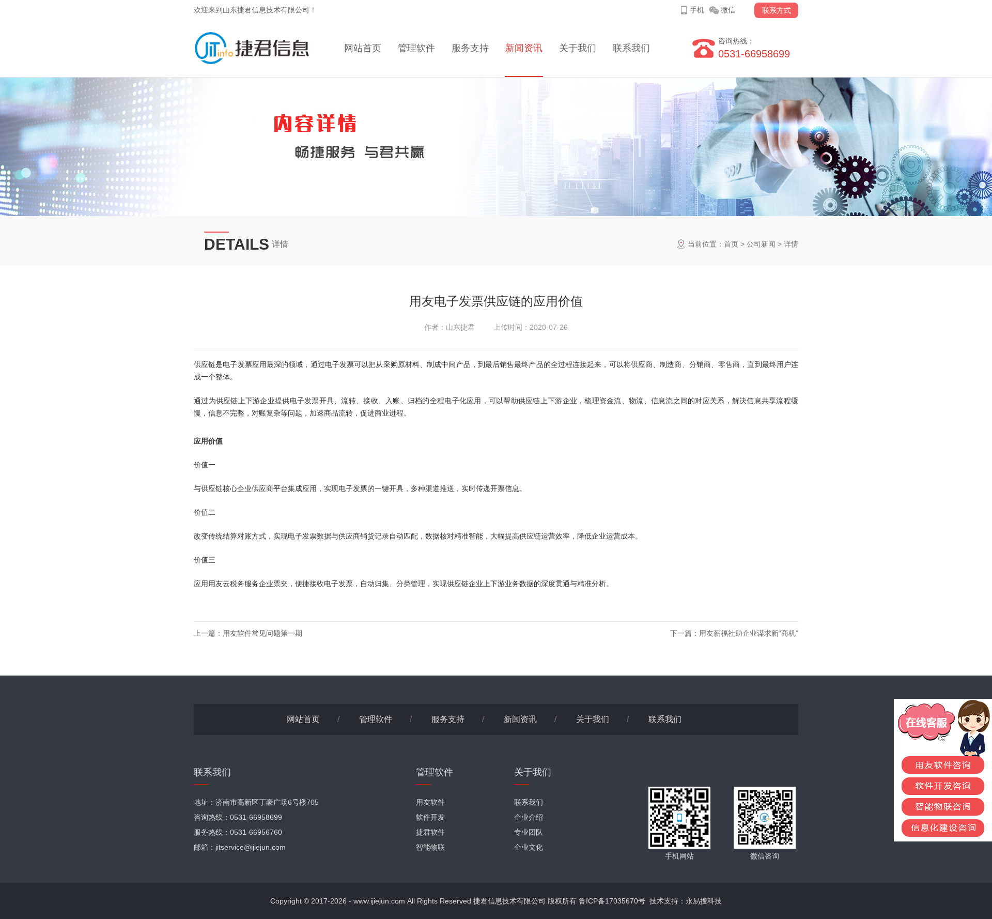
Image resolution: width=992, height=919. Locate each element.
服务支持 (470, 48)
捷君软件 (430, 832)
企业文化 (528, 847)
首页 (731, 244)
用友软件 (430, 802)
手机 (697, 10)
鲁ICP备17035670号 (612, 901)
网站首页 (362, 48)
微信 (728, 10)
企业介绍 (528, 817)
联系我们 (631, 48)
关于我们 (577, 48)
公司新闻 (761, 244)
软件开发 (430, 817)
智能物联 (430, 847)
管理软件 (416, 48)
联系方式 (776, 10)
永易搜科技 (704, 901)
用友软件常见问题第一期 (262, 633)
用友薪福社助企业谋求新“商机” (748, 633)
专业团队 (528, 832)
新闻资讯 (523, 48)
